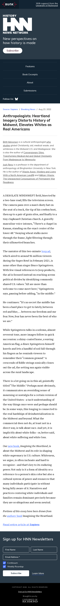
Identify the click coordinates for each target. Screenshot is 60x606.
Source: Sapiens (10, 109)
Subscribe (13, 50)
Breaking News (28, 109)
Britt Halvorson (10, 142)
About (30, 82)
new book (13, 446)
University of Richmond (47, 5)
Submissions (30, 90)
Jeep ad (46, 251)
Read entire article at (21, 524)
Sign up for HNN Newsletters (30, 591)
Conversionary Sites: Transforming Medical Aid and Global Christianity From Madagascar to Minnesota (27, 156)
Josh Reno (8, 164)
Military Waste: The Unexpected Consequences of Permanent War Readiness (29, 179)
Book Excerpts (30, 74)
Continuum (12, 563)
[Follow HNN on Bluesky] (16, 99)
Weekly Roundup (15, 566)
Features (30, 66)
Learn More (38, 573)
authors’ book (14, 516)
